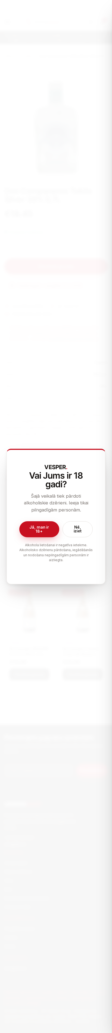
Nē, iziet (78, 529)
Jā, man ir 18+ (39, 529)
